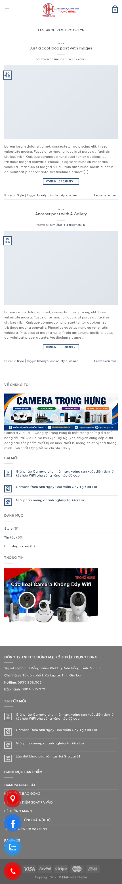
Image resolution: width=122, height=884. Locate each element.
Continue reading (61, 181)
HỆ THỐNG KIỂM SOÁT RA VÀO (28, 802)
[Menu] (6, 10)
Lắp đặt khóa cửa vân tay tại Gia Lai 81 (48, 756)
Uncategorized (16, 546)
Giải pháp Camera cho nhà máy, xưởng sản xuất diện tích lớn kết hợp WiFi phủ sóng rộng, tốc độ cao (65, 473)
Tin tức (9, 537)
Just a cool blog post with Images (61, 48)
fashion (54, 195)
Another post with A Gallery (61, 214)
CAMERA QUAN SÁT (19, 785)
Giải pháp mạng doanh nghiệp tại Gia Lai (50, 500)
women (73, 195)
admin (82, 59)
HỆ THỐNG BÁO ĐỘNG (22, 794)
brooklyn (42, 195)
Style (61, 43)
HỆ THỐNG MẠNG (18, 811)
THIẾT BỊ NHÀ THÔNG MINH (25, 829)
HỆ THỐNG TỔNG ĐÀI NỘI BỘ (27, 820)
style (64, 195)
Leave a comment (106, 195)
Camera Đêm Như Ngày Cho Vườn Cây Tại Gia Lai (56, 487)
